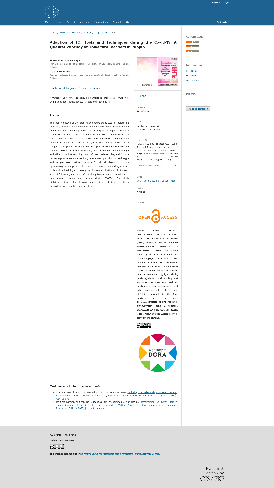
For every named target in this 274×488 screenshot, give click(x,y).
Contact (117, 22)
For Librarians (192, 80)
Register (216, 2)
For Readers (191, 70)
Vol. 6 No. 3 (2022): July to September (89, 32)
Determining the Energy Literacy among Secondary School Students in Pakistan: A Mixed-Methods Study (116, 403)
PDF (143, 96)
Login (226, 2)
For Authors (191, 75)
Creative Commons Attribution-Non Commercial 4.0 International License (120, 453)
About (129, 22)
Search (223, 22)
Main (47, 22)
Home (58, 22)
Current (71, 22)
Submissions (101, 22)
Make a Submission (198, 108)
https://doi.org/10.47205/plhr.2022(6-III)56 (78, 88)
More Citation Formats (150, 165)
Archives (84, 22)
